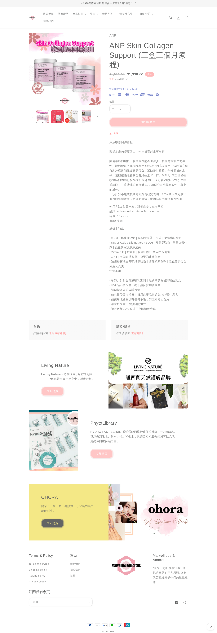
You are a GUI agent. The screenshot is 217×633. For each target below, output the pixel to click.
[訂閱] (88, 602)
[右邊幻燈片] (97, 117)
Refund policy (37, 575)
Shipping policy (38, 569)
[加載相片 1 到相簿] (42, 116)
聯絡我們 (75, 564)
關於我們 (75, 569)
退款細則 (137, 333)
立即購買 (52, 391)
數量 (111, 101)
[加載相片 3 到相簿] (71, 116)
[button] (79, 14)
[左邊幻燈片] (32, 117)
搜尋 (72, 575)
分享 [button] (116, 133)
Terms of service (39, 564)
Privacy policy (37, 581)
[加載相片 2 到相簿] (57, 116)
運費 (111, 79)
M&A (112, 631)
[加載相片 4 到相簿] (86, 116)
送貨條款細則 (57, 333)
